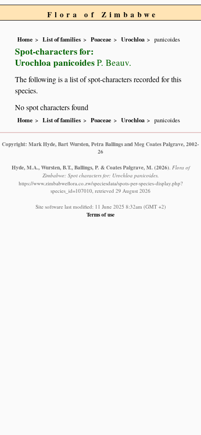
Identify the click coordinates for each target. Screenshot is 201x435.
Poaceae (101, 39)
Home (25, 39)
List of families (62, 39)
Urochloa (132, 39)
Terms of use (100, 214)
